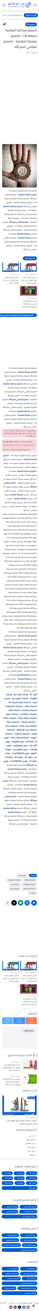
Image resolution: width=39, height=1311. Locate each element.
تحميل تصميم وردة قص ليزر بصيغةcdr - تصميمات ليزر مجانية (29, 304)
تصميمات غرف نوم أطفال (26, 730)
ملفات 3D (28, 757)
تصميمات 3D (13, 702)
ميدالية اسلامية (23, 234)
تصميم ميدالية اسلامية (13, 206)
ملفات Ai (20, 1183)
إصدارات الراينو (12, 1211)
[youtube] (28, 1307)
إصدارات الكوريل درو (20, 698)
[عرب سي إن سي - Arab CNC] (19, 5)
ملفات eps (32, 1183)
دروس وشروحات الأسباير (12, 1245)
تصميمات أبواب (25, 702)
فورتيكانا (32, 1155)
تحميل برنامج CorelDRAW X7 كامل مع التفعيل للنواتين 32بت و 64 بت (11, 1082)
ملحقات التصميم (30, 1293)
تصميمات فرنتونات (22, 733)
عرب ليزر (32, 1136)
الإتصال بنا (29, 436)
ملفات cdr (32, 893)
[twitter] (19, 1307)
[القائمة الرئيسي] (35, 5)
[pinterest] (10, 1307)
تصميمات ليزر (15, 884)
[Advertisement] (19, 78)
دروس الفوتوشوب (20, 745)
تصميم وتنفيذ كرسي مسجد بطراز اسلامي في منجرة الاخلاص (11, 15)
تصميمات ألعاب (14, 710)
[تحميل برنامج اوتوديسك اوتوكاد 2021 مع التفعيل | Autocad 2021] (29, 1064)
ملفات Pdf (32, 1188)
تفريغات (26, 737)
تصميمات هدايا (17, 737)
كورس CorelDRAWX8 (20, 753)
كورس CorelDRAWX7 (19, 761)
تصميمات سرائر (12, 726)
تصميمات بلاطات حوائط (27, 718)
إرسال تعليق (29, 1030)
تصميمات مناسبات (13, 1278)
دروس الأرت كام (31, 1235)
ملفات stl (9, 757)
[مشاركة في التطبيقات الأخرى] (7, 903)
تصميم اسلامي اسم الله (18, 222)
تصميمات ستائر (13, 722)
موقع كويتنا (31, 1147)
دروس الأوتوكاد (18, 741)
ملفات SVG (8, 1183)
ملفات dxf (19, 757)
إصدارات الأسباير (12, 1206)
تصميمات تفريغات (28, 722)
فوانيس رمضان (10, 1288)
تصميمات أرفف (30, 706)
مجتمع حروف (30, 1139)
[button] (27, 903)
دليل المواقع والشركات (28, 1283)
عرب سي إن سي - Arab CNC (10, 1302)
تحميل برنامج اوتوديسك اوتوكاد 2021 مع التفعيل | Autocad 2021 (12, 1067)
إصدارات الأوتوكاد (30, 1211)
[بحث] (3, 5)
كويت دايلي (31, 1151)
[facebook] (23, 1307)
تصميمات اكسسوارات (14, 706)
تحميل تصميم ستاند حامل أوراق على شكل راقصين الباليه (29, 280)
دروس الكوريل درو (20, 749)
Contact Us (26, 449)
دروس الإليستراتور (30, 1240)
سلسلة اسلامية (24, 237)
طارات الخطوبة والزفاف (28, 1288)
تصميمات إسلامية (29, 710)
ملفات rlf (33, 761)
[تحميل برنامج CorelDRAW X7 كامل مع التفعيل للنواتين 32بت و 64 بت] (29, 1079)
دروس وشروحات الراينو (28, 1250)
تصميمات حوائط (9, 718)
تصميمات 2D (31, 24)
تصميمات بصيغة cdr (28, 714)
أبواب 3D (33, 694)
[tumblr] (15, 1307)
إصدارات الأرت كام (21, 694)
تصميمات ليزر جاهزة (29, 888)
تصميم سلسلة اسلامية (27, 194)
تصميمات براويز (12, 714)
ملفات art (8, 1178)
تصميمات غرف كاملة (28, 726)
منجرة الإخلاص (30, 1143)
